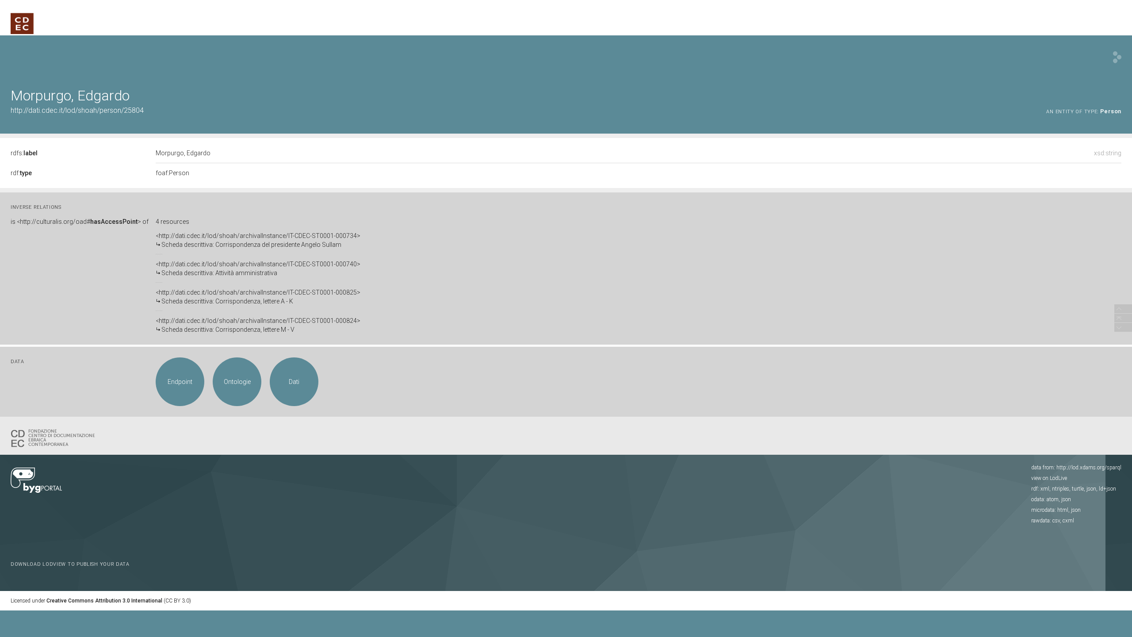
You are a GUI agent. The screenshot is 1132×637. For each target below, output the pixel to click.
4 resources (172, 221)
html (1062, 510)
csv (1056, 521)
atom (1053, 499)
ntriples (1060, 489)
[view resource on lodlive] (1117, 57)
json (1091, 489)
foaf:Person (172, 173)
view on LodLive (1049, 478)
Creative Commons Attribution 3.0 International (104, 601)
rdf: (21, 173)
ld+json (1107, 489)
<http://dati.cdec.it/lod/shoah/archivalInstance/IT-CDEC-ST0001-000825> (258, 297)
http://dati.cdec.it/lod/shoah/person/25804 (77, 110)
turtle (1078, 489)
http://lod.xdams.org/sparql (1088, 467)
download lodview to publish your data (70, 564)
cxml (1068, 521)
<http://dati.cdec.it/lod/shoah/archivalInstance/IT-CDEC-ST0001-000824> (258, 325)
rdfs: (24, 153)
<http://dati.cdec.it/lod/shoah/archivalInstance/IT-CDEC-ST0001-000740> (258, 268)
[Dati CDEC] (55, 437)
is (80, 221)
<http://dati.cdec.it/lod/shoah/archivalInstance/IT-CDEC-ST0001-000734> (258, 240)
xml (1044, 489)
